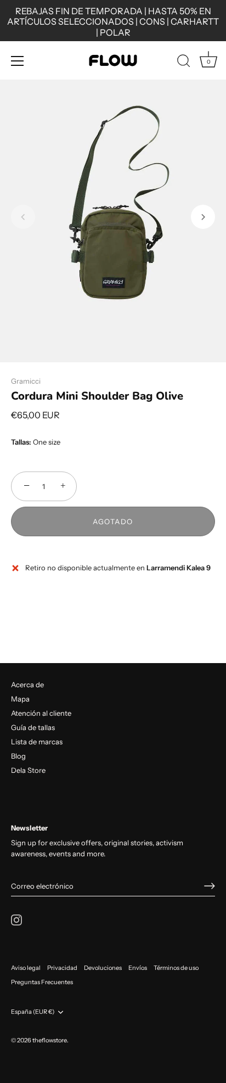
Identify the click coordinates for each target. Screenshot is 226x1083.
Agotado (113, 521)
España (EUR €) (32, 1011)
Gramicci (26, 381)
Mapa (20, 698)
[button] (23, 217)
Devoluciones (103, 968)
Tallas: (21, 442)
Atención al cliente (41, 713)
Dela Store (28, 770)
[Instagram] (16, 918)
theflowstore (49, 1040)
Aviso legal (26, 968)
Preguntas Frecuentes (42, 982)
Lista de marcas (37, 741)
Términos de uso (176, 968)
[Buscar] (184, 62)
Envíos (137, 968)
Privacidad (62, 968)
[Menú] (17, 61)
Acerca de (27, 684)
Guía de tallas (33, 727)
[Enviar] (209, 885)
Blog (18, 755)
